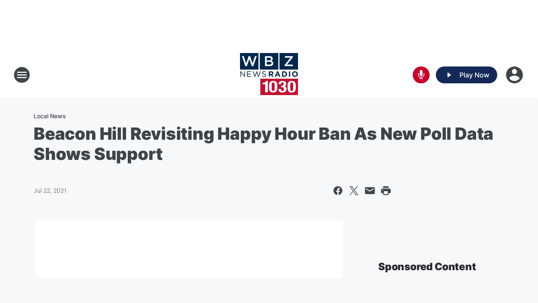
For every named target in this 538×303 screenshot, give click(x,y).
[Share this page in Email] (370, 191)
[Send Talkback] (421, 74)
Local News (50, 116)
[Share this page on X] (354, 191)
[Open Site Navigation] (21, 74)
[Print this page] (386, 191)
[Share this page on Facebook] (338, 191)
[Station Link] (269, 75)
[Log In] (515, 74)
